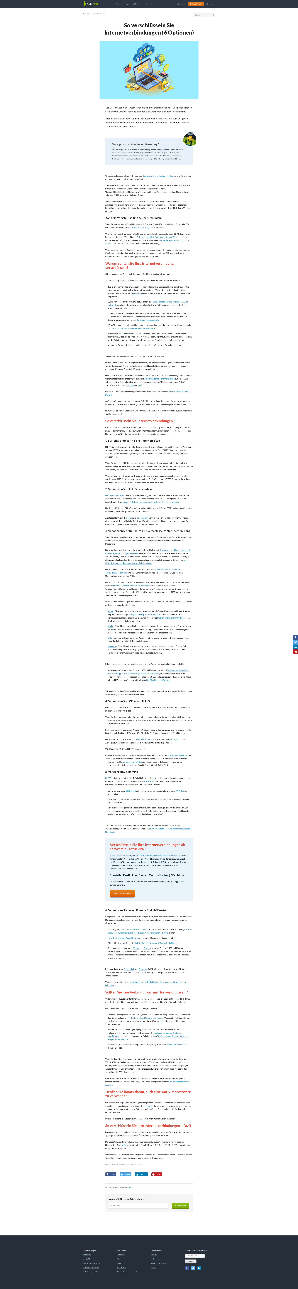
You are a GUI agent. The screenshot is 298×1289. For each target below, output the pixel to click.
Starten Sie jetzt (196, 4)
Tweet (127, 1174)
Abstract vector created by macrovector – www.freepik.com (123, 1164)
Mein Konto (180, 4)
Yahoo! (136, 948)
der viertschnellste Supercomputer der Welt (158, 237)
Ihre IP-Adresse (149, 781)
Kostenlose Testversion (91, 1267)
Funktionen (106, 4)
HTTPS (174, 739)
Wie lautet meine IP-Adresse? (127, 1272)
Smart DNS (86, 1259)
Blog (118, 1259)
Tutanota (143, 969)
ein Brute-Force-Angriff (141, 227)
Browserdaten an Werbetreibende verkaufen (134, 328)
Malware (149, 1106)
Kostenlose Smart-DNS (90, 1272)
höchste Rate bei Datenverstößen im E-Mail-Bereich (156, 943)
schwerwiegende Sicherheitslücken (159, 379)
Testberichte (155, 1259)
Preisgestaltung (122, 4)
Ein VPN (108, 778)
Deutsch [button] (210, 4)
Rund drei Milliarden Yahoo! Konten (123, 938)
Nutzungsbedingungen (158, 1263)
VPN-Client (131, 791)
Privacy (129, 1187)
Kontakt (153, 1267)
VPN (124, 1145)
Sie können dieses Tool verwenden (158, 176)
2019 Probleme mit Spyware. (158, 680)
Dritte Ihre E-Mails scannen (136, 929)
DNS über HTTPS (144, 739)
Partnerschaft (121, 1267)
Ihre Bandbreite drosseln (148, 320)
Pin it (158, 1174)
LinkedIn (143, 1174)
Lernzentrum (121, 1263)
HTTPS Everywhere (114, 495)
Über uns (154, 1255)
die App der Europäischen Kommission (145, 614)
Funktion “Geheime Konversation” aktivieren (130, 585)
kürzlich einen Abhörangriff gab (171, 618)
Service (149, 4)
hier (128, 385)
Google (147, 948)
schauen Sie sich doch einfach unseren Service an (156, 855)
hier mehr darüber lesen (177, 1044)
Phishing (137, 293)
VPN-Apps (137, 4)
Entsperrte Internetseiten (91, 1263)
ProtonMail (129, 969)
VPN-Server (181, 791)
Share (113, 1174)
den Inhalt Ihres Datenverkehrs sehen (147, 1018)
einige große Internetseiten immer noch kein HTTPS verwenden (150, 502)
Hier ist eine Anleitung (177, 755)
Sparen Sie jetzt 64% (122, 893)
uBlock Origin (143, 518)
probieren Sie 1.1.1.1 (133, 762)
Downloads (121, 1255)
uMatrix (129, 518)
